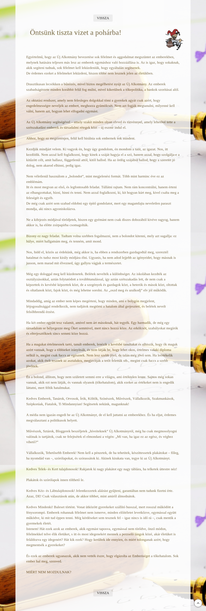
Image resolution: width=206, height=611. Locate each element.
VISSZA (103, 18)
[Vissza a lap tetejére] (198, 603)
